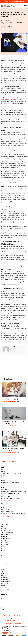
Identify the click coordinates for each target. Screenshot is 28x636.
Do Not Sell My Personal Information (13, 623)
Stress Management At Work (10, 399)
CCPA (18, 618)
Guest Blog (12, 401)
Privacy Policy (20, 615)
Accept (5, 632)
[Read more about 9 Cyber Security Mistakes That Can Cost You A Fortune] (13, 413)
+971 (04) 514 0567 (5, 500)
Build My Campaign (20, 1)
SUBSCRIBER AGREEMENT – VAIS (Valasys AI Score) (14, 620)
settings (7, 630)
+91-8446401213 (5, 516)
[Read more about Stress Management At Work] (13, 389)
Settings (11, 632)
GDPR (13, 618)
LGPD (22, 618)
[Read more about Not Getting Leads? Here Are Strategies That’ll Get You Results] (13, 439)
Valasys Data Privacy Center (9, 615)
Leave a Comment (6, 401)
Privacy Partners (7, 618)
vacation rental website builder (8, 99)
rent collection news (13, 148)
